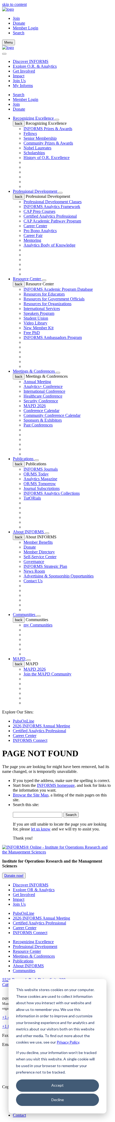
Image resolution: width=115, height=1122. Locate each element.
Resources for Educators (44, 294)
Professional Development (35, 191)
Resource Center (27, 279)
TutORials (32, 498)
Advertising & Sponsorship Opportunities (59, 576)
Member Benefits (38, 542)
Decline (57, 1099)
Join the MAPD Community (47, 674)
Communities (24, 614)
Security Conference (41, 401)
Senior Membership (40, 138)
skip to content (14, 4)
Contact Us (33, 581)
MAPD (19, 658)
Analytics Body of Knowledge (49, 245)
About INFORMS (29, 532)
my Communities (38, 625)
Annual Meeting (37, 381)
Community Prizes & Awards (48, 143)
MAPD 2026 (35, 405)
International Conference (44, 391)
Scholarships (34, 152)
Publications (23, 458)
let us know (41, 829)
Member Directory (39, 552)
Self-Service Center (40, 556)
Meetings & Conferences (34, 371)
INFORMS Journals (41, 469)
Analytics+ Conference (43, 386)
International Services (42, 308)
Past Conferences (38, 425)
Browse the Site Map (30, 795)
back (18, 124)
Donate (19, 23)
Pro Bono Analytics (40, 230)
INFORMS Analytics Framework (52, 206)
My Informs (23, 85)
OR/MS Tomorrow (40, 483)
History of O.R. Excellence (47, 157)
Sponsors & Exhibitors (43, 420)
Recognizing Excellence (34, 118)
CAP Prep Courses (39, 211)
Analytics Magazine (40, 479)
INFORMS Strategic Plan (45, 566)
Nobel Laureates (37, 148)
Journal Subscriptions (42, 488)
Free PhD (32, 332)
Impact (18, 76)
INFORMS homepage (56, 785)
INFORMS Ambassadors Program (53, 337)
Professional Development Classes (53, 201)
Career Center (35, 226)
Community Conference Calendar (52, 415)
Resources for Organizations (47, 303)
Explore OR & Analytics (34, 889)
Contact (19, 1115)
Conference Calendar (41, 410)
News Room (34, 571)
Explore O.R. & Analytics (35, 66)
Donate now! (14, 876)
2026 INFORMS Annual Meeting (41, 726)
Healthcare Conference (43, 396)
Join (16, 18)
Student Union (36, 318)
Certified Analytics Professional (50, 216)
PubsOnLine (23, 721)
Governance (34, 561)
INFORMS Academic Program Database (58, 289)
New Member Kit (38, 328)
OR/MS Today (36, 474)
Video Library (35, 323)
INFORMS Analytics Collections (52, 493)
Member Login (25, 28)
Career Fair (33, 235)
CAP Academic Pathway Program (52, 221)
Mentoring (32, 240)
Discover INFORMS (30, 61)
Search (18, 94)
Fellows (30, 133)
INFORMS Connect (30, 740)
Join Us (19, 80)
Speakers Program (39, 313)
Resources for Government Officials (54, 299)
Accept (57, 1085)
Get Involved (24, 71)
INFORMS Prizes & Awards (48, 128)
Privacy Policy (68, 1042)
